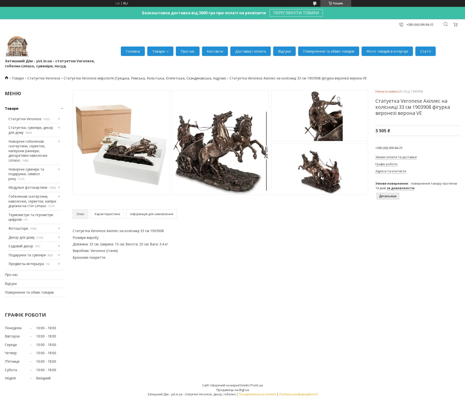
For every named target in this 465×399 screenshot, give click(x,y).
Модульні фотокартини (27, 187)
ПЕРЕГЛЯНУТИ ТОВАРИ (296, 13)
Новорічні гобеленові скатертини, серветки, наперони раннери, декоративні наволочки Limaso (27, 151)
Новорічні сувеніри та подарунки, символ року (26, 174)
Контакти (215, 51)
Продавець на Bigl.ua (232, 390)
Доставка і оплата (250, 51)
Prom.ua (256, 385)
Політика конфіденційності (298, 394)
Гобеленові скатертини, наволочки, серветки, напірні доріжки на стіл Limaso (32, 201)
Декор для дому (21, 237)
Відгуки (284, 51)
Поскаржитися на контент (257, 394)
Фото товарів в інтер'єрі (387, 51)
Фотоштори (18, 228)
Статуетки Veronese (43, 78)
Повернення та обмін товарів (328, 51)
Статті (425, 51)
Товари (158, 51)
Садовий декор (20, 246)
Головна (133, 51)
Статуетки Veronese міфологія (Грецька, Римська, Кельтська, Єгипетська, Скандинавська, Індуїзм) (145, 78)
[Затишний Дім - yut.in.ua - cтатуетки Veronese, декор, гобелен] (17, 46)
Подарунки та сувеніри (27, 255)
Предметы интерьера (26, 263)
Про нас (188, 51)
